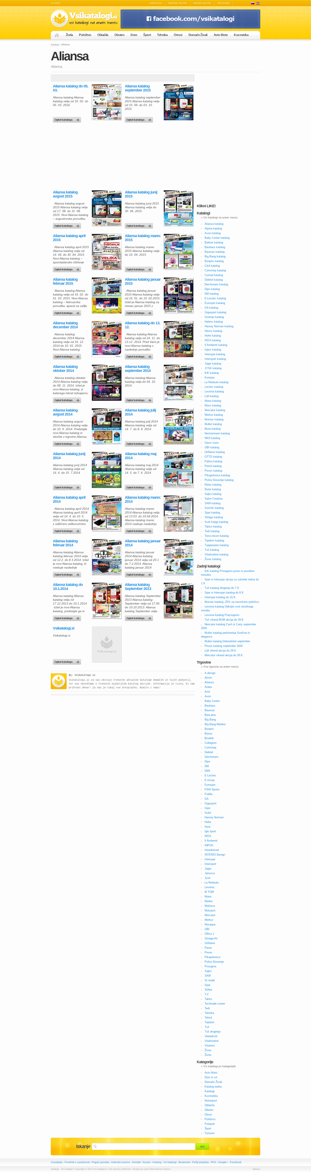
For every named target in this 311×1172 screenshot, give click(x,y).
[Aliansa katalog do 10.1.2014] (68, 617)
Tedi (207, 1008)
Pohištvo (85, 35)
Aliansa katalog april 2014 (69, 500)
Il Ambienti (211, 840)
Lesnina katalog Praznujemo (222, 615)
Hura (207, 826)
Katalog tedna (213, 1086)
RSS (213, 1162)
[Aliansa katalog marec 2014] (139, 530)
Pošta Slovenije (214, 961)
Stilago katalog (214, 517)
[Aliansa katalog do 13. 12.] (139, 355)
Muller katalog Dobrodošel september (227, 641)
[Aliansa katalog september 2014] (139, 399)
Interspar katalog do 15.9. (220, 597)
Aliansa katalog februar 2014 (65, 543)
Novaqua (210, 924)
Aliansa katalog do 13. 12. (142, 325)
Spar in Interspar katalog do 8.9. (224, 592)
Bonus (208, 733)
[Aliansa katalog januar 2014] (139, 573)
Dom (134, 35)
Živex (208, 1050)
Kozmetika (241, 35)
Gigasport (210, 803)
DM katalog (212, 293)
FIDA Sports (212, 789)
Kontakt (136, 1162)
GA (207, 798)
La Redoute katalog (216, 382)
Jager (208, 868)
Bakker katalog (214, 242)
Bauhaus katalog (215, 247)
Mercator (210, 915)
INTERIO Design (215, 854)
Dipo (207, 761)
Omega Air (211, 938)
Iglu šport (210, 831)
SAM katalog (212, 503)
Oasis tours (212, 442)
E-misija (210, 780)
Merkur (209, 919)
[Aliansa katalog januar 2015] (139, 312)
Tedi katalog (212, 531)
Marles (209, 901)
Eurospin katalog (215, 303)
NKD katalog (212, 438)
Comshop (210, 747)
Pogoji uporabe (100, 1162)
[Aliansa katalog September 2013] (139, 617)
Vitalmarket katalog (216, 554)
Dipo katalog (212, 289)
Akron (208, 677)
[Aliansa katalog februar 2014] (68, 573)
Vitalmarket (212, 1040)
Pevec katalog (213, 470)
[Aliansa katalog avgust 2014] (68, 443)
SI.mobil (210, 980)
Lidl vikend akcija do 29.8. (221, 650)
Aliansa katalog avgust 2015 (65, 194)
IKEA (208, 836)
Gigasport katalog (215, 312)
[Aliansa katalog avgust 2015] (68, 225)
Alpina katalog (213, 228)
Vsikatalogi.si (63, 628)
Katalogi (156, 3)
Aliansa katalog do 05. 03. (70, 88)
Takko (208, 999)
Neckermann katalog (217, 433)
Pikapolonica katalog (217, 475)
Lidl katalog (212, 396)
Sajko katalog (213, 494)
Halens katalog (214, 321)
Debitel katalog (214, 279)
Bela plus (210, 714)
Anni (207, 691)
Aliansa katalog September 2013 (138, 587)
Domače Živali (198, 35)
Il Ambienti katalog (216, 344)
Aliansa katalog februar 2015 (65, 281)
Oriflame (210, 943)
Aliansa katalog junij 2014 (69, 456)
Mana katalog (213, 400)
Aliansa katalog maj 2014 (140, 456)
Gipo (207, 808)
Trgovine (223, 3)
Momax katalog (214, 419)
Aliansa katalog (214, 223)
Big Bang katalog (215, 256)
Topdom (209, 1022)
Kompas (210, 377)
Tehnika (162, 35)
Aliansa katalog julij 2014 (140, 412)
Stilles (208, 989)
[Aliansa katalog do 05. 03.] (68, 119)
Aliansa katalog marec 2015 (143, 238)
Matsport (210, 910)
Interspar (210, 859)
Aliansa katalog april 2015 (69, 238)
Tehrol (208, 1017)
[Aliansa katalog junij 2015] (139, 225)
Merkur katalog (214, 414)
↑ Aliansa (255, 1169)
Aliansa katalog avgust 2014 (65, 412)
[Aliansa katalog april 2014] (68, 530)
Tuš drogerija (212, 1031)
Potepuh (210, 1123)
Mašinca (210, 905)
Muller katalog (213, 424)
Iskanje (83, 1146)
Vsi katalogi (170, 1162)
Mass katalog (213, 405)
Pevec (208, 952)
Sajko (208, 971)
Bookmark (184, 1162)
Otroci (178, 35)
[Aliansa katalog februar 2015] (68, 312)
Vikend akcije (202, 3)
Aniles (208, 687)
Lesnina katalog (214, 391)
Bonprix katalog (214, 261)
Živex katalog (213, 559)
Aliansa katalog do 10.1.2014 (68, 587)
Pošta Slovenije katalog (219, 480)
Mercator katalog (215, 410)
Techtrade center (215, 1003)
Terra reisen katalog (217, 535)
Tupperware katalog (216, 545)
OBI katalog (212, 447)
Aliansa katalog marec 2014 (143, 500)
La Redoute (212, 882)
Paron (208, 947)
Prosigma (210, 966)
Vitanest (210, 1045)
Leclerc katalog (214, 386)
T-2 (206, 994)
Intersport (210, 864)
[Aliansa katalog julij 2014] (139, 443)
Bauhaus (210, 705)
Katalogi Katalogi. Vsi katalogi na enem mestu (86, 19)
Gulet (208, 812)
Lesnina (209, 887)
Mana (208, 896)
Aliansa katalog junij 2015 (141, 194)
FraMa (208, 794)
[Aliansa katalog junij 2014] (68, 486)
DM (207, 766)
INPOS (209, 845)
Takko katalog (213, 526)
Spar (207, 985)
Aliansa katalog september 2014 (138, 369)
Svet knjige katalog (216, 521)
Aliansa (209, 682)
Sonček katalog (214, 507)
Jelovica (210, 873)
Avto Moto (221, 35)
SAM (208, 975)
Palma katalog (213, 461)
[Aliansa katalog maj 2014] (139, 486)
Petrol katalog (213, 466)
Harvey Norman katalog (219, 326)
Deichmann (211, 756)
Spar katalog (212, 512)
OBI (207, 929)
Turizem (210, 1133)
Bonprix (209, 728)
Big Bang (210, 719)
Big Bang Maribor (215, 724)
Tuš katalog (212, 549)
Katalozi (257, 3)
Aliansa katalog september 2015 (138, 88)
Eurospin (210, 784)
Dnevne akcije (177, 3)
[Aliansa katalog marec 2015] (139, 268)
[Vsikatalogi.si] (68, 661)
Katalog (157, 1162)
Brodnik (209, 738)
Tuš (207, 1026)
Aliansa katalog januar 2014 (143, 543)
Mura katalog (212, 428)
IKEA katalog (213, 340)
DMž (207, 770)
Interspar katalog (215, 354)
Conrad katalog (214, 275)
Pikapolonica (212, 957)
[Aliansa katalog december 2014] (68, 355)
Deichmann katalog (216, 284)
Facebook (235, 1162)
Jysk (208, 877)
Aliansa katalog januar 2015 (143, 281)
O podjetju (57, 1162)
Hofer (208, 822)
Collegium (211, 742)
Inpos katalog (213, 349)
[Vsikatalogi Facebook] (190, 27)
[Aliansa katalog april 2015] (68, 268)
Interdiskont (212, 850)
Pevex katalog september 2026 (224, 645)
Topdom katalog (214, 540)
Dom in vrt (211, 1077)
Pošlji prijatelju (200, 1162)
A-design (210, 673)
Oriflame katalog (215, 452)
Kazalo (147, 1162)
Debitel (209, 752)
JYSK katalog (213, 368)
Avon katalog (213, 233)
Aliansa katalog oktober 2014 (65, 369)
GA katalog (211, 307)
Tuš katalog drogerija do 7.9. (222, 587)
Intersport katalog (215, 358)
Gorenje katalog (214, 317)
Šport (147, 35)
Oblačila (102, 35)
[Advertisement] (86, 156)
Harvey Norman (214, 817)
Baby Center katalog (217, 237)
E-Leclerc (210, 775)
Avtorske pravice (120, 1162)
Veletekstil (211, 1036)
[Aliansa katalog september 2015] (139, 119)
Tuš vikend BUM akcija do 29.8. (224, 619)
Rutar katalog (213, 489)
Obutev (119, 35)
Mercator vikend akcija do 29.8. (224, 655)
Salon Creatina (214, 498)
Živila (69, 35)
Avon (208, 696)
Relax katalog (213, 484)
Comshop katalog (215, 270)
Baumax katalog (214, 251)
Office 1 (209, 933)
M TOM (209, 891)
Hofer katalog (213, 335)
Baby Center (212, 701)
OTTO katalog (213, 456)
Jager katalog (213, 363)
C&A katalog (212, 265)
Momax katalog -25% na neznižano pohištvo (232, 601)
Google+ (223, 1162)
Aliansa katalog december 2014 (65, 325)
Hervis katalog (213, 331)
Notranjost (211, 1100)
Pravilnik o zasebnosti (77, 1162)
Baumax (210, 710)
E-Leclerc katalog (215, 298)
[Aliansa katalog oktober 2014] (68, 399)
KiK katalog (212, 372)
